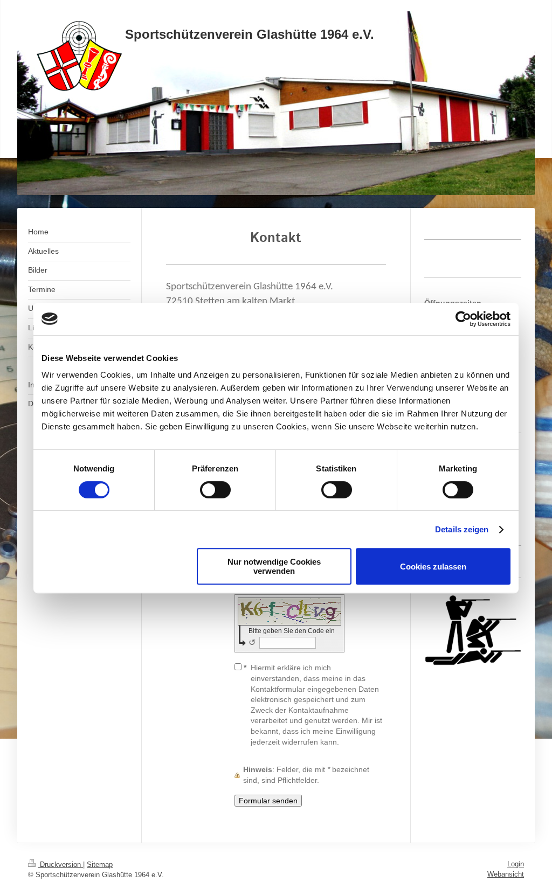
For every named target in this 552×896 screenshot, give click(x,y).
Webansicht (505, 874)
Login (515, 864)
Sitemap (100, 864)
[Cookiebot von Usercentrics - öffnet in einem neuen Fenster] (463, 319)
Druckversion (60, 864)
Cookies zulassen (433, 566)
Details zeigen (461, 529)
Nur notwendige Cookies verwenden (274, 566)
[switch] (215, 489)
